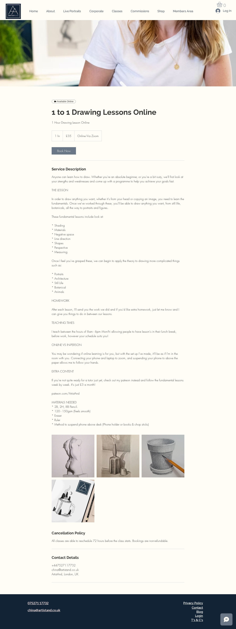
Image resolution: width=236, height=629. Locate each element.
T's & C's (197, 620)
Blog (199, 612)
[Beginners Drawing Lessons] (73, 456)
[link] (64, 151)
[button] (222, 4)
